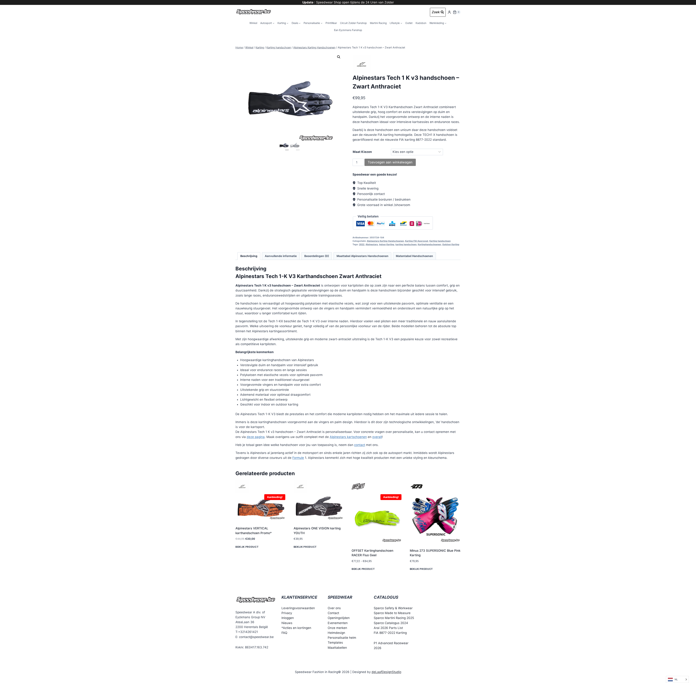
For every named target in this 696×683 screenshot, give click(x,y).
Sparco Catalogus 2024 (391, 623)
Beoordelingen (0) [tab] (316, 256)
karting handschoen (406, 244)
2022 (361, 244)
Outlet (409, 22)
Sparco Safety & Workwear (393, 608)
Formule (298, 458)
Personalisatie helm (342, 637)
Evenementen (338, 623)
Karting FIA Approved (416, 241)
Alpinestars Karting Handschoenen (385, 241)
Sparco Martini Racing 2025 (394, 618)
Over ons (334, 608)
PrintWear (331, 22)
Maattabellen (337, 647)
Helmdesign (336, 633)
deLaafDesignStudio (386, 672)
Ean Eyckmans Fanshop (348, 30)
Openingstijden (339, 618)
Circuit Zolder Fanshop (353, 22)
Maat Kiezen (362, 152)
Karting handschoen (440, 241)
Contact (333, 613)
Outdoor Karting (450, 244)
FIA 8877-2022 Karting (390, 633)
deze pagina (256, 437)
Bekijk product (247, 546)
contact (359, 445)
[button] (338, 57)
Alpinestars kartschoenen (348, 437)
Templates (335, 643)
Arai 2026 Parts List (388, 628)
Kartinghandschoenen (429, 244)
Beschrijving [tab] (248, 256)
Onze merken (337, 628)
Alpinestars (372, 244)
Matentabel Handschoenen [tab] (414, 256)
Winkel (253, 22)
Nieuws (286, 623)
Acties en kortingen (297, 628)
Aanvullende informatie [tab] (281, 256)
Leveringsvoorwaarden (298, 608)
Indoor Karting (386, 244)
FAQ (284, 633)
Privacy (286, 613)
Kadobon (421, 22)
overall (377, 437)
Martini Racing (378, 22)
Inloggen (287, 618)
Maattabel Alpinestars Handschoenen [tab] (362, 256)
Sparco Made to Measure (392, 613)
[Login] (449, 12)
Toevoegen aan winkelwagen (390, 162)
